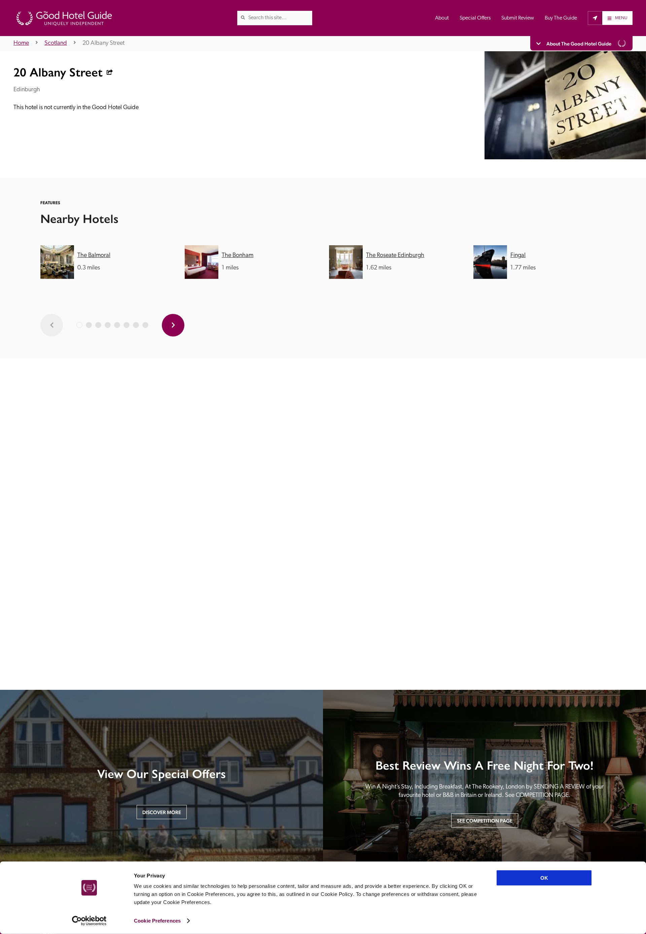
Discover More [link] (161, 812)
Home (21, 43)
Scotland (55, 43)
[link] (243, 17)
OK (544, 878)
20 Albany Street (103, 43)
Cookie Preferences (157, 921)
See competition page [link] (484, 821)
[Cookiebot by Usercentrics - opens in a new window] (89, 921)
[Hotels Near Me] (595, 18)
